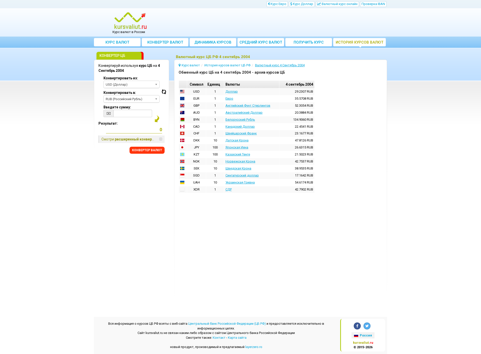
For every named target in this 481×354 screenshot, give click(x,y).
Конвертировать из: (120, 78)
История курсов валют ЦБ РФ (359, 43)
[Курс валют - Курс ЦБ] (130, 21)
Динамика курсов (212, 42)
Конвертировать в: (119, 93)
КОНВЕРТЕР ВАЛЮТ (147, 150)
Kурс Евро (278, 4)
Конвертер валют (165, 42)
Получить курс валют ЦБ (309, 43)
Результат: (108, 123)
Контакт (219, 337)
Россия (365, 335)
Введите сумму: (117, 107)
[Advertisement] (277, 22)
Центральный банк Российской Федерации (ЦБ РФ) (227, 323)
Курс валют (117, 42)
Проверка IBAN (373, 4)
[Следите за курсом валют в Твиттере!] (367, 325)
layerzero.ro (253, 347)
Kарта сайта (237, 337)
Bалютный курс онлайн (339, 4)
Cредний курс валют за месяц (260, 43)
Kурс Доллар (302, 4)
